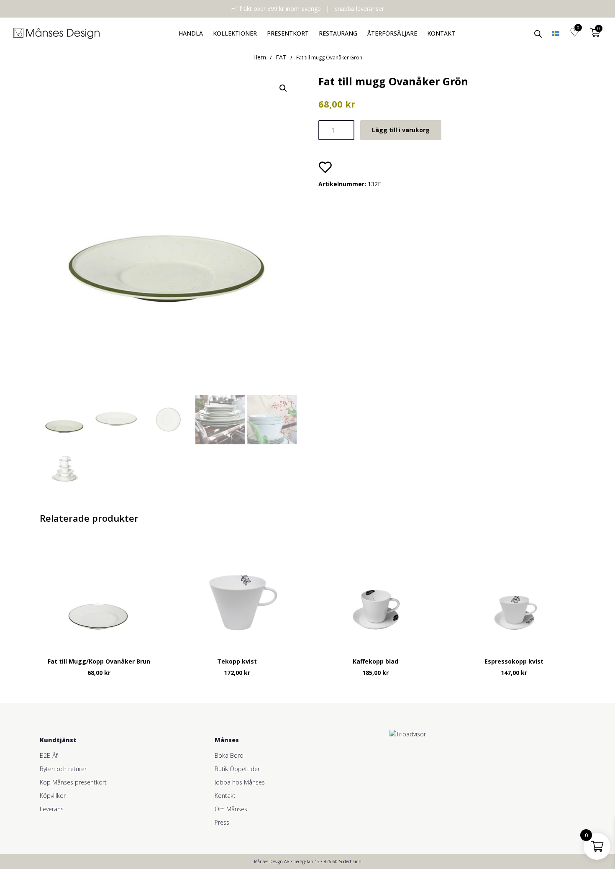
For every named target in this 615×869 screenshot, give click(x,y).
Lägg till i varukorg (401, 130)
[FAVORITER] (574, 33)
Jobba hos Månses (240, 782)
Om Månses (231, 809)
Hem (259, 57)
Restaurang (338, 33)
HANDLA (191, 33)
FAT (281, 57)
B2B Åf (49, 755)
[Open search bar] (538, 33)
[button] (283, 88)
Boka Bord (229, 755)
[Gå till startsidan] (56, 33)
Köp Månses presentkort (73, 782)
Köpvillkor (53, 796)
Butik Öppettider (237, 769)
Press (222, 822)
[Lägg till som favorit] (325, 167)
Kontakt (441, 33)
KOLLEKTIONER (235, 33)
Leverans (52, 809)
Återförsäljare (392, 33)
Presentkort (288, 33)
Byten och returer (63, 769)
